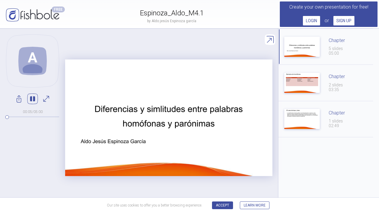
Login (311, 20)
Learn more (255, 205)
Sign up (343, 20)
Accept (222, 205)
